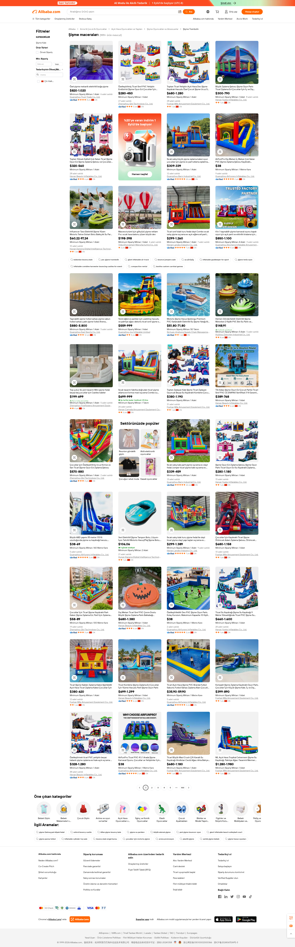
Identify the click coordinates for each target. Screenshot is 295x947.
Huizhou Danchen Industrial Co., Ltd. (232, 334)
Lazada (147, 933)
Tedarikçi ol (223, 860)
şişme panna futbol (47, 839)
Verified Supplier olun (228, 878)
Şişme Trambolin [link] (191, 29)
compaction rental (139, 266)
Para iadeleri (179, 878)
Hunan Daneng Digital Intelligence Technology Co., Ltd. (91, 249)
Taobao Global (160, 933)
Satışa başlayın (225, 866)
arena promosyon (166, 839)
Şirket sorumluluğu (47, 872)
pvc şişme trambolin (110, 260)
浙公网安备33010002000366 (197, 942)
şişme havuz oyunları (237, 839)
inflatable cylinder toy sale (76, 839)
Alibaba (72, 29)
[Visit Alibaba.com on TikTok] (250, 896)
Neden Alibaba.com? (48, 860)
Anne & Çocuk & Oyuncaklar (93, 29)
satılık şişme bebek (211, 839)
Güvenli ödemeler (91, 860)
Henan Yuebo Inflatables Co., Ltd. (231, 99)
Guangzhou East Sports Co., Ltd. (85, 332)
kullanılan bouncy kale (83, 260)
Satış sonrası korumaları (94, 878)
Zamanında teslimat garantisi (96, 872)
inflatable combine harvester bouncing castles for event (98, 266)
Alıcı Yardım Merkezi (182, 860)
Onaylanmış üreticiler (138, 864)
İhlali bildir (177, 889)
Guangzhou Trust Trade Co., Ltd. (85, 97)
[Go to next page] (188, 787)
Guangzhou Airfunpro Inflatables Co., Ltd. (234, 176)
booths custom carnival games (169, 266)
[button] (180, 12)
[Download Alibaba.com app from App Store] (223, 919)
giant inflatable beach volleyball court (226, 832)
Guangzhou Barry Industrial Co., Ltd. (184, 176)
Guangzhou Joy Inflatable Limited (134, 332)
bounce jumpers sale (167, 260)
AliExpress (104, 933)
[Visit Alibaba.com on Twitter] (232, 896)
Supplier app (142, 919)
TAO (171, 933)
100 (182, 788)
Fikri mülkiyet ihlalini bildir (185, 884)
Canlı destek (179, 866)
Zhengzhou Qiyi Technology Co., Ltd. (135, 103)
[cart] (218, 12)
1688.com (116, 933)
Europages (192, 933)
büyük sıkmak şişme (162, 832)
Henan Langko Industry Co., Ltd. (182, 245)
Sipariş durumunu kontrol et (231, 872)
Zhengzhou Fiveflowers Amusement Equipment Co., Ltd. (91, 405)
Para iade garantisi (91, 866)
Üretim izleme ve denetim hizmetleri (100, 884)
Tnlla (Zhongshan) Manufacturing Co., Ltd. (138, 245)
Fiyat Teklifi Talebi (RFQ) (139, 869)
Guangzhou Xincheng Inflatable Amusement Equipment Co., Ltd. (236, 245)
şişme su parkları (137, 832)
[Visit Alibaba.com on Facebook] (220, 896)
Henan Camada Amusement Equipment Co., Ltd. (139, 409)
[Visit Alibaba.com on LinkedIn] (226, 896)
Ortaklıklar (222, 884)
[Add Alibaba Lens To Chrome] (80, 919)
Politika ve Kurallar (91, 889)
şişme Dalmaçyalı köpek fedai (52, 832)
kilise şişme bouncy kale (110, 832)
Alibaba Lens (54, 919)
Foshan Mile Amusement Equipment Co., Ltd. (188, 103)
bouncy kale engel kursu (106, 839)
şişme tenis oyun (245, 260)
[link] (291, 918)
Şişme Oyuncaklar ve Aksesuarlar (162, 29)
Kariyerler (42, 878)
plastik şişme (188, 839)
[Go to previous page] (139, 787)
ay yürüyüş (189, 260)
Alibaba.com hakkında (49, 854)
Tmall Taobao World (132, 933)
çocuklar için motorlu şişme (138, 839)
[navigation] (49, 409)
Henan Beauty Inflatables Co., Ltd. (86, 176)
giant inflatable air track (138, 260)
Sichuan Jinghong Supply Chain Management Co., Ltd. (188, 332)
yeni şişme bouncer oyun (190, 832)
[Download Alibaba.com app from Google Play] (246, 919)
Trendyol (180, 933)
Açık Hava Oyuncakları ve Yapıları (126, 29)
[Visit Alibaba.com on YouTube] (244, 896)
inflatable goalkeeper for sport (216, 260)
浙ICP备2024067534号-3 (226, 942)
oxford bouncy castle (82, 832)
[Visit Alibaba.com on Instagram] (238, 896)
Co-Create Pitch (46, 866)
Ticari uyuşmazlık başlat (184, 872)
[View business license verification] (175, 942)
